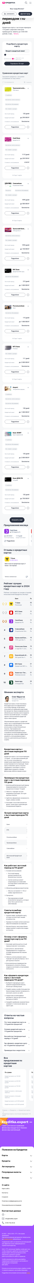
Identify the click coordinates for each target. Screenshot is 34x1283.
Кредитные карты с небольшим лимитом (13, 1091)
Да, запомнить (9, 14)
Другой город (25, 14)
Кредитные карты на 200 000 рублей (12, 1081)
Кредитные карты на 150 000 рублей (12, 1077)
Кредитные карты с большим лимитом (12, 1096)
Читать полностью (10, 576)
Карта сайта (5, 1188)
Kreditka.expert (8, 1239)
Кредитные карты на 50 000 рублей (14, 1104)
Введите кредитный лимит (15, 51)
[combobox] (9, 82)
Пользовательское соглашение (11, 1205)
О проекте (5, 1197)
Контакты (5, 1192)
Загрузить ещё (17, 520)
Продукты (13, 1110)
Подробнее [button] (15, 127)
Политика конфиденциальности (12, 1201)
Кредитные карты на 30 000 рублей (14, 1101)
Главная (4, 1110)
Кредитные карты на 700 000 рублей (12, 1086)
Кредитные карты (24, 1110)
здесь (28, 1273)
